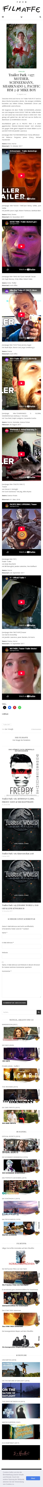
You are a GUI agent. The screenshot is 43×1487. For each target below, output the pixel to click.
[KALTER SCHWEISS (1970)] (21, 1229)
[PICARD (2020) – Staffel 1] (21, 1075)
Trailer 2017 (6, 724)
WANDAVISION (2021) (9, 1024)
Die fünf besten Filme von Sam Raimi (14, 1269)
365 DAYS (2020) (8, 1045)
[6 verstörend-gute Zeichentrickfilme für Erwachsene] (21, 1299)
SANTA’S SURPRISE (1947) (11, 1422)
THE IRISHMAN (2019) (10, 1087)
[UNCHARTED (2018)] (21, 1369)
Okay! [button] (33, 1478)
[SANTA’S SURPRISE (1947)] (21, 1431)
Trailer (21, 71)
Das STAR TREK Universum (11, 1310)
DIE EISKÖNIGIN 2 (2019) (11, 1198)
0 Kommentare (36, 729)
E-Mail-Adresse (8, 943)
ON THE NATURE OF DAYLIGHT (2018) (16, 1381)
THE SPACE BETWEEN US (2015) (13, 1401)
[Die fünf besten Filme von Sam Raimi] (21, 1278)
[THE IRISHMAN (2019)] (21, 1096)
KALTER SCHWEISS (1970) (11, 1219)
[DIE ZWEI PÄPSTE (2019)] (21, 1117)
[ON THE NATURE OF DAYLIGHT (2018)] (21, 1390)
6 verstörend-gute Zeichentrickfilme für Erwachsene (20, 1290)
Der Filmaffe (9, 729)
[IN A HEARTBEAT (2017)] (21, 1452)
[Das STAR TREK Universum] (21, 1320)
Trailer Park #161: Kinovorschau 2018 (18, 853)
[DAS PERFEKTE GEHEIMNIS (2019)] (21, 1187)
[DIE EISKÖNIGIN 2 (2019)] (21, 1208)
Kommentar (6, 971)
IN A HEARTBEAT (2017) (10, 1443)
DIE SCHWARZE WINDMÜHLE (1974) (15, 1157)
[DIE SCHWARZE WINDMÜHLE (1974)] (21, 1166)
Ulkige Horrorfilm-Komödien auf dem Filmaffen (18, 1248)
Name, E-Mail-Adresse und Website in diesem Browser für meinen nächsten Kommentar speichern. (21, 966)
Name (4, 933)
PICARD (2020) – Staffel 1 (11, 1066)
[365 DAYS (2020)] (21, 1054)
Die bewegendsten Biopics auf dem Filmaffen (17, 1331)
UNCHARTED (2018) (9, 1360)
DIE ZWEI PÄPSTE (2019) (11, 1107)
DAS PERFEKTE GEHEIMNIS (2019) (14, 1178)
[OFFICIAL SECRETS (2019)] (21, 1146)
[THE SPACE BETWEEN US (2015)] (21, 1411)
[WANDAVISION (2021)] (21, 1034)
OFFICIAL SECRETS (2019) (11, 1136)
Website (5, 952)
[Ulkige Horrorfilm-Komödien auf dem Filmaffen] (21, 1257)
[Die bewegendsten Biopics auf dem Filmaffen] (21, 1340)
